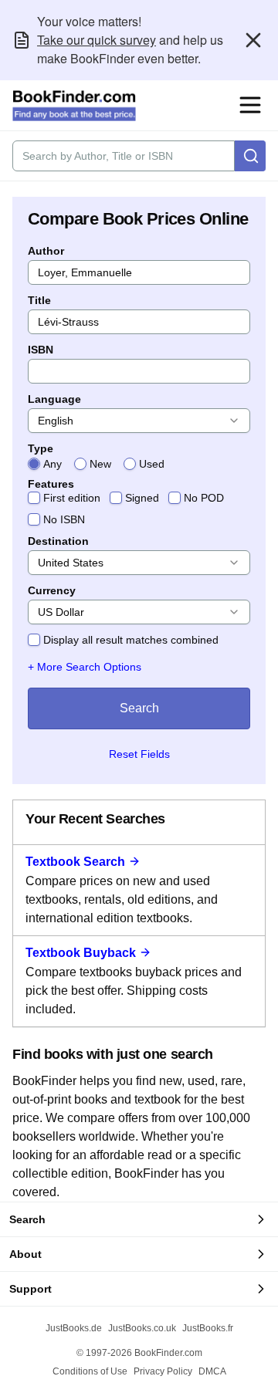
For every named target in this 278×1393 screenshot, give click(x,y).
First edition (71, 497)
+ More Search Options (84, 667)
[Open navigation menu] (250, 105)
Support (30, 1289)
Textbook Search (75, 861)
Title (39, 300)
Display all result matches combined (131, 639)
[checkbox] (34, 498)
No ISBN (64, 519)
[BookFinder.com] (74, 105)
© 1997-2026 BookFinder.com (139, 1352)
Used (151, 463)
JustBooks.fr (207, 1328)
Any (52, 463)
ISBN (40, 349)
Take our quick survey (96, 40)
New (100, 463)
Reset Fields (139, 754)
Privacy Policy (163, 1371)
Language (54, 399)
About (25, 1254)
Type (40, 448)
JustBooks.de (74, 1328)
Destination (58, 541)
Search (139, 708)
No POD (204, 497)
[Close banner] (253, 40)
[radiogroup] (139, 464)
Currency (52, 590)
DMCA (212, 1371)
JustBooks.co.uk (142, 1328)
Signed (142, 497)
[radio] (34, 464)
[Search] (250, 155)
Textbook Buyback (80, 952)
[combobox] (139, 420)
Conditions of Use (90, 1371)
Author (46, 251)
